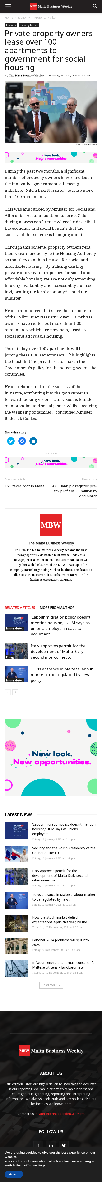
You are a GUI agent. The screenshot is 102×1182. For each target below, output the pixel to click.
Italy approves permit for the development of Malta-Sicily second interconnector (58, 651)
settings (39, 1165)
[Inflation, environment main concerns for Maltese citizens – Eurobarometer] (16, 968)
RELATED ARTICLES (20, 607)
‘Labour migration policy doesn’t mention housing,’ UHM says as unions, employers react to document (61, 625)
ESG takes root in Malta (24, 485)
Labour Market (14, 628)
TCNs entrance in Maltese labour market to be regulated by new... (63, 897)
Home (9, 18)
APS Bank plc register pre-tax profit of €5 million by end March (74, 490)
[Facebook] (38, 1145)
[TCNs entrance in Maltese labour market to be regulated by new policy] (16, 674)
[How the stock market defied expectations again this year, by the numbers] (16, 923)
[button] (95, 6)
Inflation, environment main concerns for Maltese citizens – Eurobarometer (64, 965)
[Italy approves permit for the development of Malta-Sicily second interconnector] (16, 651)
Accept (13, 1174)
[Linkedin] (51, 1145)
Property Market (45, 18)
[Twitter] (64, 1145)
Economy (24, 18)
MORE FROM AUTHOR (57, 607)
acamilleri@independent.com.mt (60, 1113)
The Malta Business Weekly (26, 75)
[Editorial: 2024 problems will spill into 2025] (16, 946)
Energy (10, 657)
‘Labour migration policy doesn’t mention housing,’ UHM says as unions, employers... (64, 829)
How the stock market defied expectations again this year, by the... (60, 919)
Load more (49, 985)
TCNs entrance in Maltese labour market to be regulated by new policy (62, 674)
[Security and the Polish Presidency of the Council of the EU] (16, 854)
